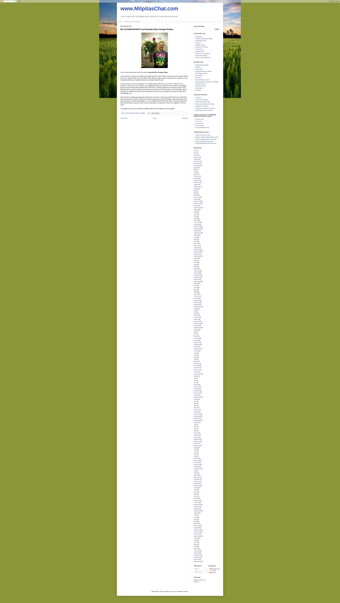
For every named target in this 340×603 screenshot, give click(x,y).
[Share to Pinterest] (158, 113)
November (197, 163)
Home (120, 21)
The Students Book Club (202, 127)
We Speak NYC (200, 51)
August (196, 167)
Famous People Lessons (202, 79)
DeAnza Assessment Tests (203, 135)
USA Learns (199, 36)
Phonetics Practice (201, 84)
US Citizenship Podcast (215, 569)
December (197, 161)
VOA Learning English (202, 99)
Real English (199, 88)
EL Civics (198, 43)
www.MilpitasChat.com (149, 9)
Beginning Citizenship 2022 (132, 21)
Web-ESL (198, 90)
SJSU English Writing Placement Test (206, 143)
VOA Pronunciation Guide (203, 102)
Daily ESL (198, 67)
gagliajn (213, 572)
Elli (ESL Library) (200, 45)
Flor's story (199, 121)
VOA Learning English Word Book (205, 104)
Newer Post (124, 118)
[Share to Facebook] (157, 113)
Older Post (185, 118)
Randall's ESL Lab (201, 86)
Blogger (186, 591)
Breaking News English (202, 65)
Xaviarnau (173, 591)
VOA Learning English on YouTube (205, 108)
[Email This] (152, 113)
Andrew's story (200, 119)
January (196, 159)
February (196, 157)
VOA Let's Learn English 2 (203, 57)
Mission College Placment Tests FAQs (206, 139)
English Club (199, 69)
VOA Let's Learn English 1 (203, 53)
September (197, 165)
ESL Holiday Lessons (201, 73)
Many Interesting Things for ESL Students (207, 82)
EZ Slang (198, 77)
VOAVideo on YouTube (202, 106)
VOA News (198, 97)
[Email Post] (148, 113)
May (195, 169)
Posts (197, 569)
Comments (199, 572)
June (195, 150)
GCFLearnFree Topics (202, 47)
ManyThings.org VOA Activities (204, 110)
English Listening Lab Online (203, 71)
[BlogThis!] (153, 113)
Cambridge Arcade (201, 40)
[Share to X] (155, 113)
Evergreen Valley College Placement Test (207, 137)
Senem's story (199, 123)
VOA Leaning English (201, 55)
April (195, 153)
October (196, 184)
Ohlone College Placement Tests (205, 141)
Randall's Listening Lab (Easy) (204, 38)
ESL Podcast (199, 75)
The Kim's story (200, 125)
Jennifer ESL (199, 49)
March (195, 155)
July (195, 212)
